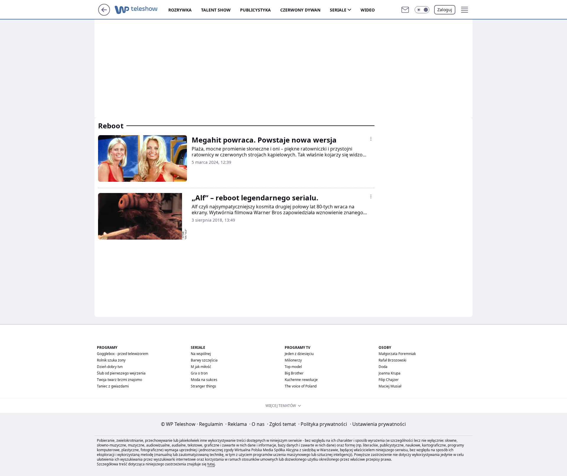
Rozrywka (180, 10)
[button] (422, 9)
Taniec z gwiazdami (113, 386)
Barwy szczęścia (204, 360)
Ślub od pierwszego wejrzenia (121, 373)
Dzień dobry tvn (110, 366)
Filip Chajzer (389, 379)
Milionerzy (293, 360)
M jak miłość (201, 366)
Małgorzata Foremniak (397, 353)
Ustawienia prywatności (378, 424)
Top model (293, 366)
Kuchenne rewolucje (301, 379)
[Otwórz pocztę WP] (405, 9)
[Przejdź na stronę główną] (104, 14)
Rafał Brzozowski (392, 360)
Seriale (338, 10)
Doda (383, 366)
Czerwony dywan (300, 10)
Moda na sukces (204, 379)
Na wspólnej (201, 353)
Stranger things (203, 386)
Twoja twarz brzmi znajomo (119, 379)
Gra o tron (199, 373)
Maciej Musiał (390, 386)
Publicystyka (255, 10)
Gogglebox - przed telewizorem (122, 353)
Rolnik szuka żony (111, 360)
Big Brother (294, 373)
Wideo (368, 10)
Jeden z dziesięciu (299, 353)
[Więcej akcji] (370, 138)
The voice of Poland (301, 386)
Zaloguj (444, 9)
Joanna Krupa (389, 373)
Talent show (216, 10)
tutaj (211, 464)
